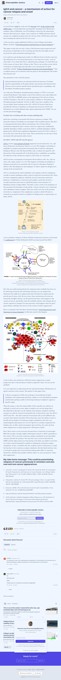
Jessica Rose (10, 17)
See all (6, 647)
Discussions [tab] (15, 603)
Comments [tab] (7, 544)
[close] (45, 622)
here (19, 111)
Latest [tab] (9, 603)
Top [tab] (5, 603)
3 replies (10, 568)
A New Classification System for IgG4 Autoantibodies (35, 69)
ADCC (5, 144)
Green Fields (10, 573)
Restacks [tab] (13, 544)
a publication (9, 240)
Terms (33, 669)
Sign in (56, 2)
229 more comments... (8, 596)
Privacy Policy (42, 646)
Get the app (38, 673)
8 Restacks (21, 528)
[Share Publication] (42, 2)
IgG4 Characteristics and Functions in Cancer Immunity (34, 45)
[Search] (39, 2)
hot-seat (33, 26)
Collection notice (40, 669)
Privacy (29, 669)
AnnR (8, 558)
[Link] (1, 462)
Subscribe (48, 2)
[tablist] (9, 544)
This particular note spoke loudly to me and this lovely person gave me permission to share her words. (21, 612)
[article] (30, 612)
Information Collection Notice (30, 646)
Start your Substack (26, 673)
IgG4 (16, 26)
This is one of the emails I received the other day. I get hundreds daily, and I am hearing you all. (21, 609)
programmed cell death (22, 144)
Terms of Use (38, 644)
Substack (23, 677)
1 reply (10, 589)
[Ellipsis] (57, 558)
